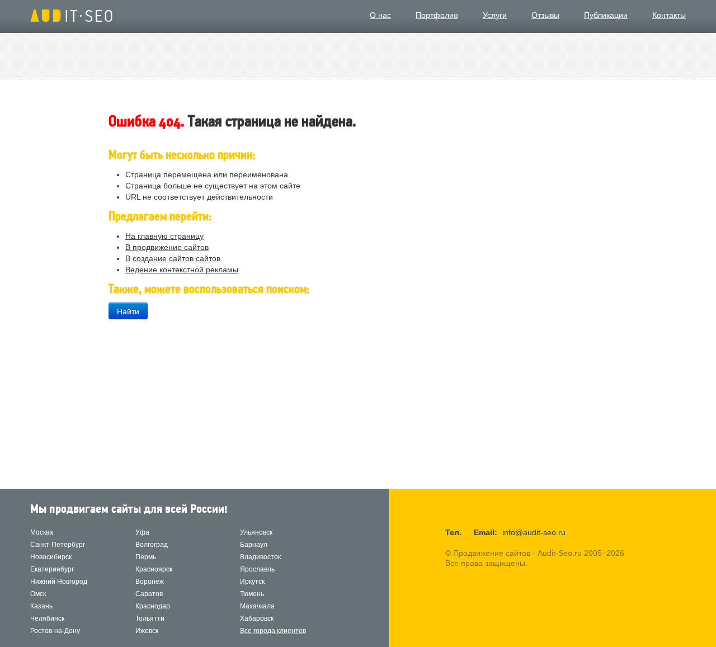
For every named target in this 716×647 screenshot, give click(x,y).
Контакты (669, 15)
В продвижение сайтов (167, 247)
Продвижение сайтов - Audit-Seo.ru (71, 16)
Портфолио (437, 15)
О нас (380, 15)
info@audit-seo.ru (534, 532)
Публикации (606, 15)
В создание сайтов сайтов (172, 258)
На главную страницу (164, 236)
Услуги (495, 15)
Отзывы (545, 15)
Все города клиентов (273, 631)
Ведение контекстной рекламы (181, 269)
